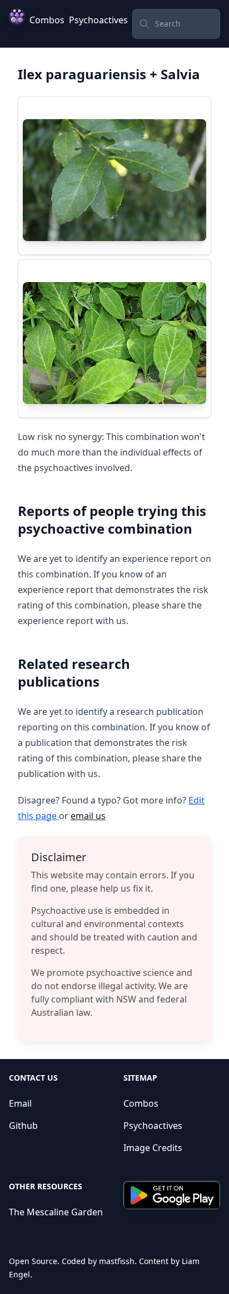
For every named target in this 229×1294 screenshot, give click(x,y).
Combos (46, 20)
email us (88, 816)
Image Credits (152, 1148)
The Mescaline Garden (56, 1212)
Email (20, 1103)
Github (23, 1125)
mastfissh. (118, 1261)
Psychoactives (98, 20)
